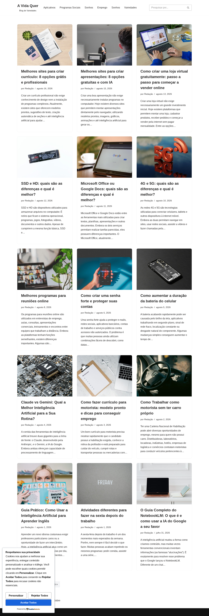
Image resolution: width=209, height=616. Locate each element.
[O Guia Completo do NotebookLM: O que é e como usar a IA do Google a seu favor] (164, 483)
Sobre (57, 600)
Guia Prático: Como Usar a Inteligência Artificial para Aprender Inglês (44, 515)
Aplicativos (49, 7)
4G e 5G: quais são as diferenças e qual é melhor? (159, 188)
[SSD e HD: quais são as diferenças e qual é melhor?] (44, 157)
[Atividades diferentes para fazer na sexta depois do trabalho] (104, 483)
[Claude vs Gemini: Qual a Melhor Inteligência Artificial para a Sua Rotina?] (44, 375)
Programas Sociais (70, 7)
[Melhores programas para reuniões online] (44, 269)
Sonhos (89, 7)
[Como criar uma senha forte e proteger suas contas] (104, 269)
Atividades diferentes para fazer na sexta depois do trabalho (104, 515)
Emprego (102, 7)
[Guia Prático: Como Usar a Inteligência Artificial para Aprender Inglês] (44, 483)
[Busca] (188, 8)
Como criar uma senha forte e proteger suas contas (100, 301)
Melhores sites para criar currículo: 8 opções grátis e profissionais (43, 76)
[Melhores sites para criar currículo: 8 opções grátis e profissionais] (44, 45)
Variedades (130, 7)
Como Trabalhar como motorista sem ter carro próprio (160, 407)
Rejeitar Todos (39, 595)
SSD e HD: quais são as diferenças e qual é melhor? (41, 188)
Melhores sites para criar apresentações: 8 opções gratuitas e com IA (102, 76)
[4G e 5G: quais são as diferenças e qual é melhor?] (164, 157)
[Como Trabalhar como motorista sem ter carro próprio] (164, 375)
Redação (29, 88)
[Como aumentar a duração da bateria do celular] (164, 269)
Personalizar (16, 595)
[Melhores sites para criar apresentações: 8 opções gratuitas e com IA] (104, 45)
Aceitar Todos (28, 602)
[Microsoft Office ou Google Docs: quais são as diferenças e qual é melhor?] (104, 157)
